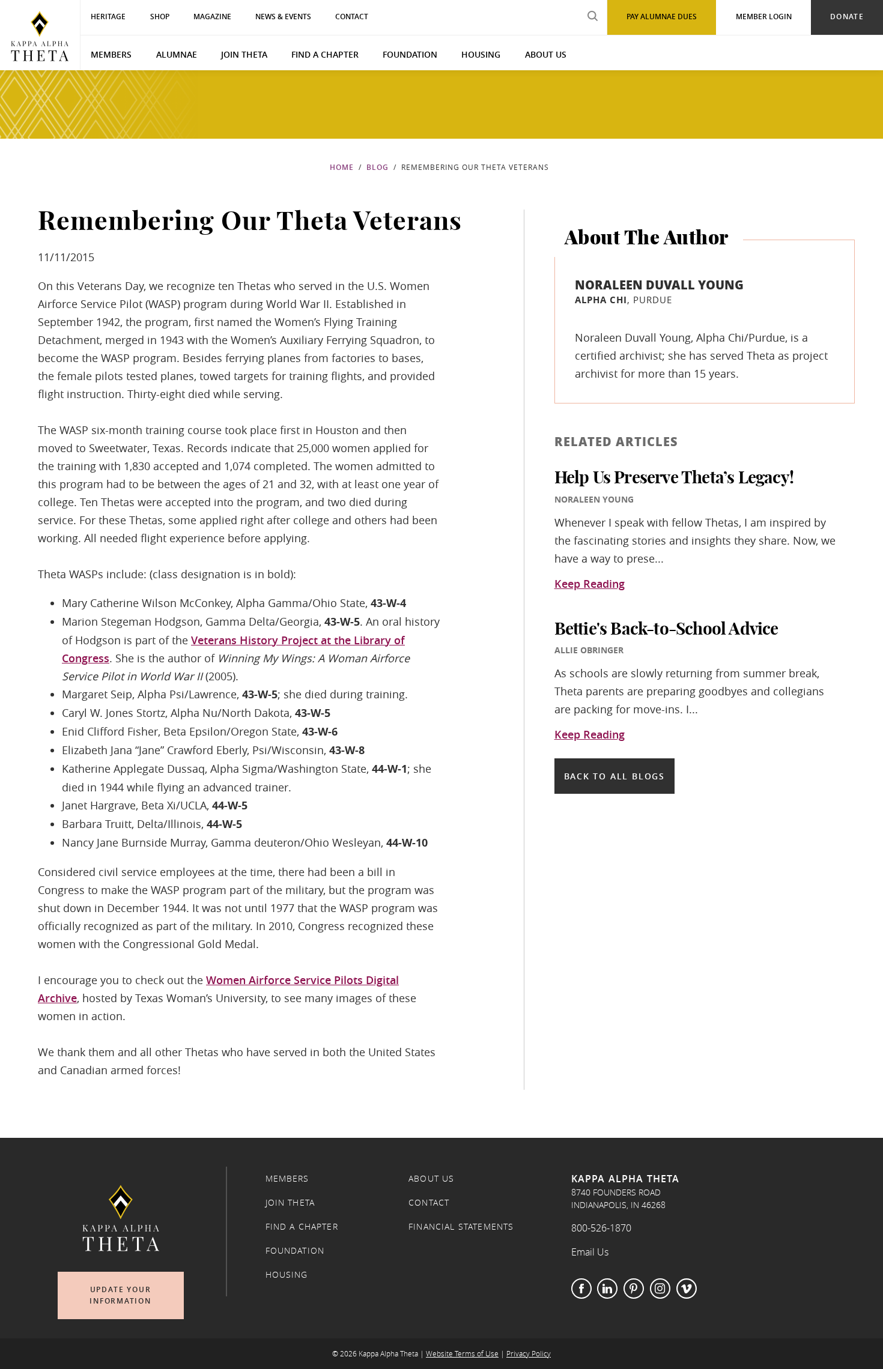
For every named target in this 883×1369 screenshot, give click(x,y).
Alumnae (176, 54)
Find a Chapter (325, 54)
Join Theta (244, 54)
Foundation (410, 54)
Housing (480, 54)
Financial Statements (461, 1226)
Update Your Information (120, 1295)
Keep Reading (589, 584)
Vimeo (686, 1288)
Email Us (589, 1252)
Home (342, 167)
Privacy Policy (528, 1354)
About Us (545, 54)
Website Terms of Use (462, 1354)
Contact (428, 1202)
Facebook (581, 1288)
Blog (377, 167)
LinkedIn (607, 1288)
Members (111, 54)
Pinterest (634, 1288)
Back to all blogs (614, 776)
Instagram (660, 1288)
